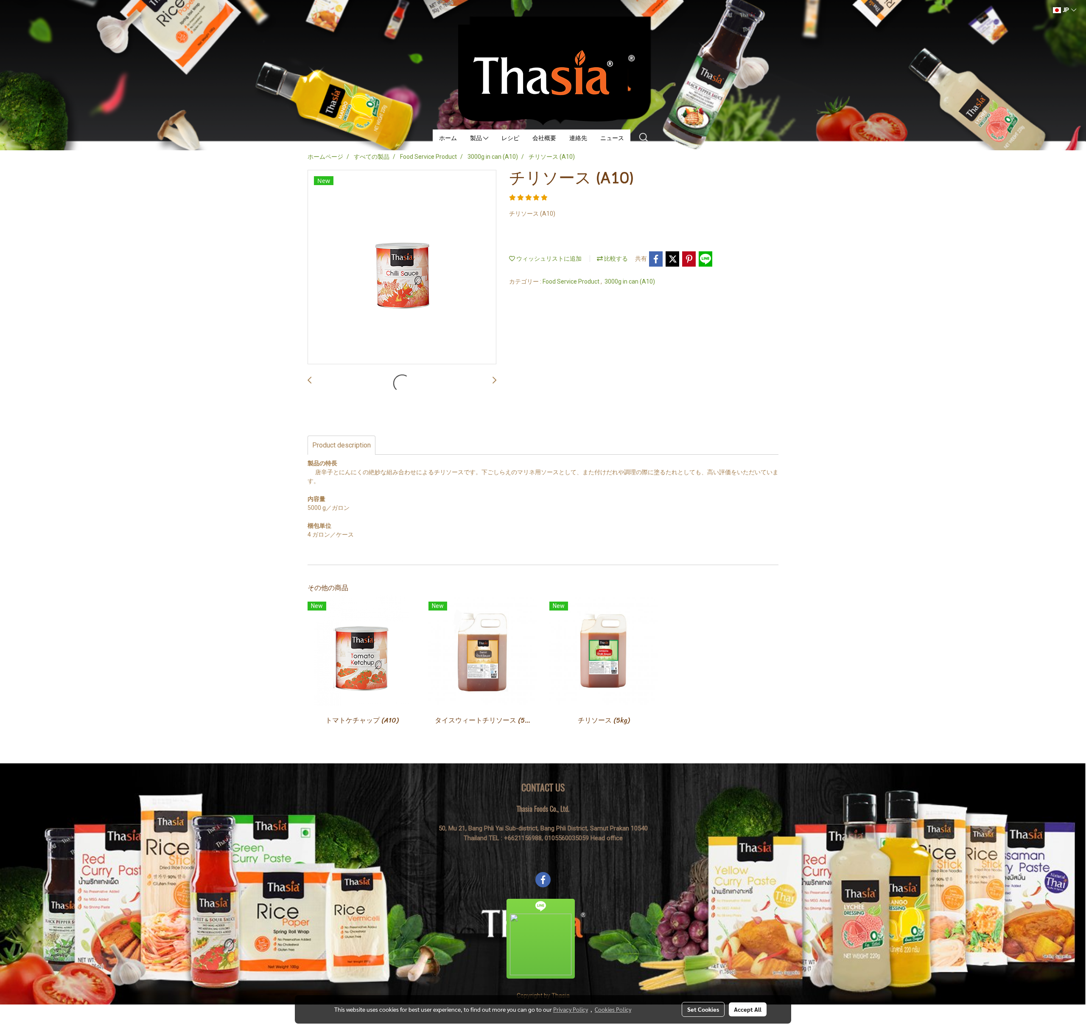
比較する (615, 258)
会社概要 (544, 138)
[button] (644, 137)
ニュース (612, 138)
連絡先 (578, 138)
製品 (476, 138)
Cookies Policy (613, 1009)
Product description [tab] (341, 445)
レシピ (510, 138)
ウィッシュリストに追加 (548, 258)
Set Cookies (703, 1009)
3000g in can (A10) (630, 281)
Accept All (747, 1009)
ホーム (448, 138)
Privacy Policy (570, 1009)
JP (1066, 10)
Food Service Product (572, 281)
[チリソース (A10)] (402, 267)
